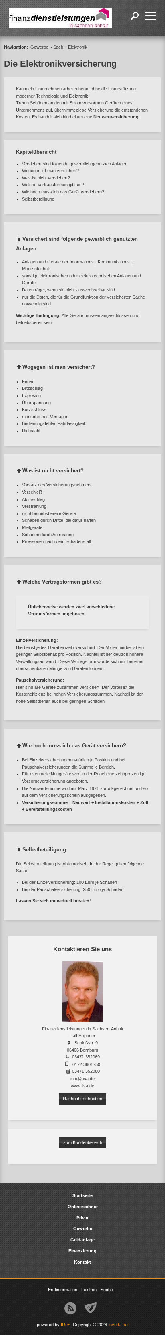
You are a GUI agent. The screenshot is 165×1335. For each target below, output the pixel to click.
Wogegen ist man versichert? (50, 170)
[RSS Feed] (70, 1308)
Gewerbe (39, 47)
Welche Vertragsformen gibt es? (53, 184)
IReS (65, 1324)
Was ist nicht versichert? (46, 177)
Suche (107, 1289)
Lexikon (89, 1289)
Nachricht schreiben (82, 1098)
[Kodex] (91, 1308)
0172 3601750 (86, 1064)
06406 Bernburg (82, 1050)
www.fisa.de (82, 1085)
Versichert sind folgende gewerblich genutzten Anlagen (74, 163)
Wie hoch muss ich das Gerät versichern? (63, 191)
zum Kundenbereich (82, 1142)
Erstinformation (62, 1289)
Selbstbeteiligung (38, 199)
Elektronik (77, 47)
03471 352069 (86, 1056)
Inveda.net (118, 1324)
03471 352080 (86, 1071)
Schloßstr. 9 (86, 1042)
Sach (58, 47)
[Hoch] (19, 241)
